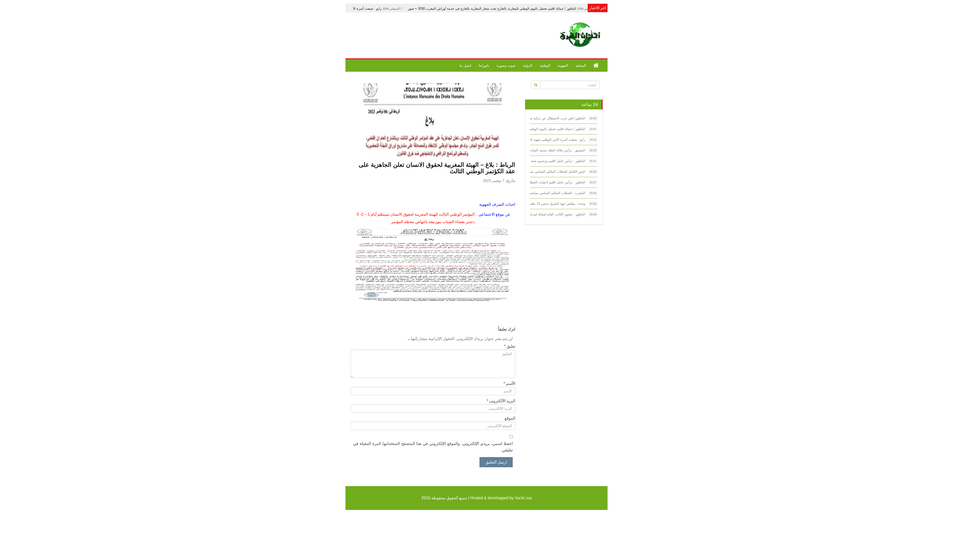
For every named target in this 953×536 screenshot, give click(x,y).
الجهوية (563, 65)
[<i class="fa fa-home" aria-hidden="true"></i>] (596, 65)
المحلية (581, 65)
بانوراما (484, 65)
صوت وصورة (506, 65)
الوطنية (545, 65)
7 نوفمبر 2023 (493, 181)
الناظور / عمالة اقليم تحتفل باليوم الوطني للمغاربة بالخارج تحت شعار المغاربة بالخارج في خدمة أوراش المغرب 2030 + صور (535, 8)
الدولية (527, 65)
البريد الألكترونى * (501, 401)
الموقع (510, 418)
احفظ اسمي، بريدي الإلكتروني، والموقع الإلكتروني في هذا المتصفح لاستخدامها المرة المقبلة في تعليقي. (433, 447)
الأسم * (509, 384)
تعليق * (509, 346)
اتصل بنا (465, 65)
